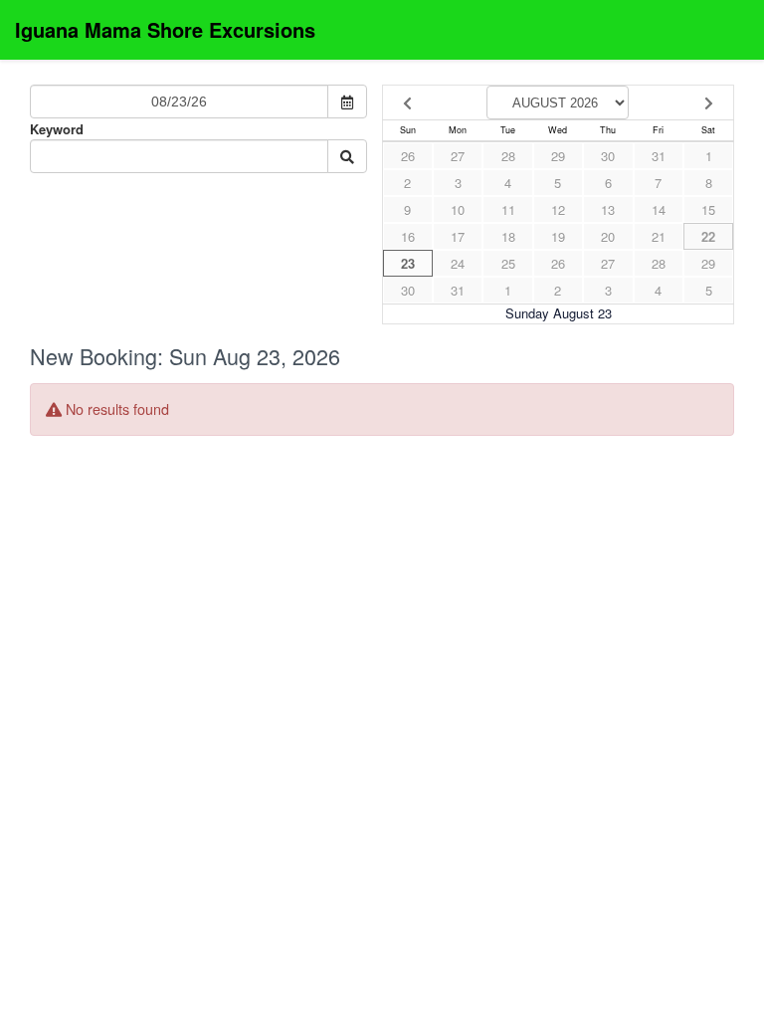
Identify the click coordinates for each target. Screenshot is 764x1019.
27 (458, 155)
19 (558, 236)
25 (508, 263)
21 (659, 236)
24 (458, 263)
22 (708, 236)
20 (608, 236)
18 (508, 236)
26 (408, 155)
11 (508, 209)
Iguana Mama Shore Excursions (165, 29)
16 (408, 236)
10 (458, 209)
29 (558, 155)
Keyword (57, 128)
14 (659, 209)
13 (608, 209)
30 (608, 155)
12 (558, 209)
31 (659, 155)
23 (408, 263)
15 (708, 209)
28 (508, 155)
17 (458, 236)
